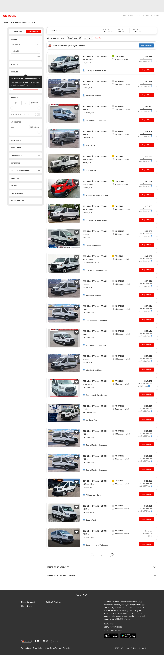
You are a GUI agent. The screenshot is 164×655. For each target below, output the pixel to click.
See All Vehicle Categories (114, 630)
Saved (138, 15)
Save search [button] (33, 31)
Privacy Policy (37, 648)
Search (130, 15)
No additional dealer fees (144, 383)
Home (124, 15)
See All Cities (109, 624)
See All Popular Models (113, 627)
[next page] (112, 555)
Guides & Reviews (53, 602)
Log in (54, 641)
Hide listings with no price (20, 114)
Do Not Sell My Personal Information (57, 648)
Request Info (146, 70)
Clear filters (99, 38)
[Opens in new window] (111, 635)
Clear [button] (38, 56)
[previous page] (91, 555)
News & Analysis (28, 602)
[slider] (12, 89)
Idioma (27, 641)
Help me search (146, 45)
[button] (25, 44)
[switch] (36, 114)
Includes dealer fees (146, 59)
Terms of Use (26, 648)
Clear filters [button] (17, 31)
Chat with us (26, 606)
